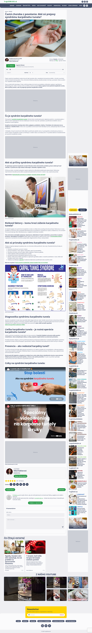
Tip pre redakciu (71, 621)
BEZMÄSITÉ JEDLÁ (82, 481)
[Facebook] (82, 2)
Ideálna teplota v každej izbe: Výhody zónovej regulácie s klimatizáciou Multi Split (81, 462)
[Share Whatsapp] (14, 484)
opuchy (22, 260)
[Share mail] (27, 484)
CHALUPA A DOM (81, 446)
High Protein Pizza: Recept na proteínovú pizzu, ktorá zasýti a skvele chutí (82, 272)
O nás (18, 621)
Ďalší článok (61, 489)
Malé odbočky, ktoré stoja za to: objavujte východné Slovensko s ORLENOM (81, 346)
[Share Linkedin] (24, 484)
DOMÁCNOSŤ (80, 393)
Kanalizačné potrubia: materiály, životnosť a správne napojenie (80, 451)
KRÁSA (34, 5)
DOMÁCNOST (80, 302)
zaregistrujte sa (39, 498)
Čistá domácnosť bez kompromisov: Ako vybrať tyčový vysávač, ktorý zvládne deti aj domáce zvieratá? (82, 500)
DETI (78, 369)
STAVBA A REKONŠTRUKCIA (81, 422)
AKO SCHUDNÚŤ (41, 5)
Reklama (33, 621)
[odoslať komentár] (62, 527)
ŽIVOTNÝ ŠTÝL (26, 5)
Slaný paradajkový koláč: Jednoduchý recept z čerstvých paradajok (82, 284)
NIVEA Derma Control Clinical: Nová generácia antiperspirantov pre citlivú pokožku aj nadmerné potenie (81, 358)
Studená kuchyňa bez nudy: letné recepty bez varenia (82, 485)
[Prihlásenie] (84, 6)
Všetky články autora (20, 476)
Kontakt (25, 621)
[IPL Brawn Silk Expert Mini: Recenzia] (78, 595)
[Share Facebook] (11, 484)
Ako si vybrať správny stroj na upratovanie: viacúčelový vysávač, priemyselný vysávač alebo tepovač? (81, 411)
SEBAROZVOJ (57, 5)
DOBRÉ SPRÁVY (81, 341)
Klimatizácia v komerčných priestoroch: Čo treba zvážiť (81, 438)
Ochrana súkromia (58, 621)
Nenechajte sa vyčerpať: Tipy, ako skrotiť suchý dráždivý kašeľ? (82, 319)
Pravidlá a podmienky (44, 621)
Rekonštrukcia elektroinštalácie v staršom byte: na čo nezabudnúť (81, 427)
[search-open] (87, 6)
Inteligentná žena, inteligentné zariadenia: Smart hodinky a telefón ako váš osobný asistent (82, 332)
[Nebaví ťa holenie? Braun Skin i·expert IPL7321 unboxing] (57, 595)
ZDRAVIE (12, 5)
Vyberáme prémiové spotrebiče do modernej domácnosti (80, 475)
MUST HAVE (80, 255)
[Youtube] (85, 2)
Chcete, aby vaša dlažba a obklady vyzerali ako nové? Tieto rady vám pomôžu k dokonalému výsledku (81, 398)
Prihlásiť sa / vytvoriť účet (35, 503)
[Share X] (17, 484)
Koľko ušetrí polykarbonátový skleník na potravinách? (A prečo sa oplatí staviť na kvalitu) (81, 384)
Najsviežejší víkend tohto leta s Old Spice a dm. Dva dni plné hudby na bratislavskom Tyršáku (82, 222)
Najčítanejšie (73, 210)
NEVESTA (79, 242)
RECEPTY (49, 5)
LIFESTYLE (80, 217)
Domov (6, 11)
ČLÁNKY (79, 316)
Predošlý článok (10, 489)
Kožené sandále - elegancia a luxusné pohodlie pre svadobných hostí (82, 259)
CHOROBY (18, 5)
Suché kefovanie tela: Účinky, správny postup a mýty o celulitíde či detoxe (82, 233)
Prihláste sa (16, 495)
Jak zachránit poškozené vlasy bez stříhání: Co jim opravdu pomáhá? (81, 296)
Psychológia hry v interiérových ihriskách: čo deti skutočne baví (82, 372)
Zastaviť (9, 72)
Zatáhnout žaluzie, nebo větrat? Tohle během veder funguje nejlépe (81, 307)
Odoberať (62, 614)
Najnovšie (82, 210)
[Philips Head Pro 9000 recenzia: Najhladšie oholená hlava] (78, 582)
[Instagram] (87, 2)
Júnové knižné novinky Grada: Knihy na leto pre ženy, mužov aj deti (81, 511)
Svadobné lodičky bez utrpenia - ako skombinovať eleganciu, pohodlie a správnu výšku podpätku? (82, 248)
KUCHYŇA (80, 471)
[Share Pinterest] (20, 484)
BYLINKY (64, 5)
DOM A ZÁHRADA (73, 5)
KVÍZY (80, 5)
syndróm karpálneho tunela (19, 119)
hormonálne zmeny (56, 236)
